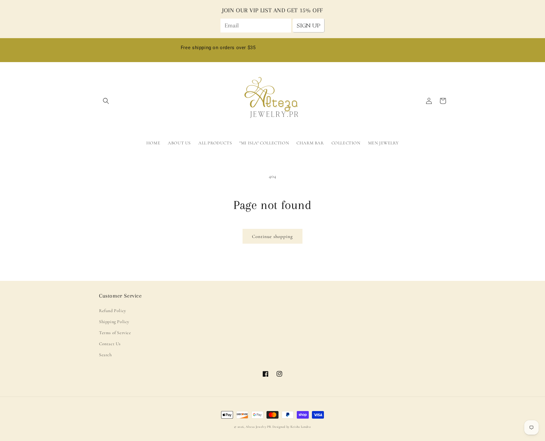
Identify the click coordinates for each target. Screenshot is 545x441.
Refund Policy (112, 310)
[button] (106, 101)
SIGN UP (308, 25)
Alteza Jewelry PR (259, 427)
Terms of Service (115, 332)
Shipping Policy (114, 321)
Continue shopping (272, 236)
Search (105, 354)
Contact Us (110, 343)
